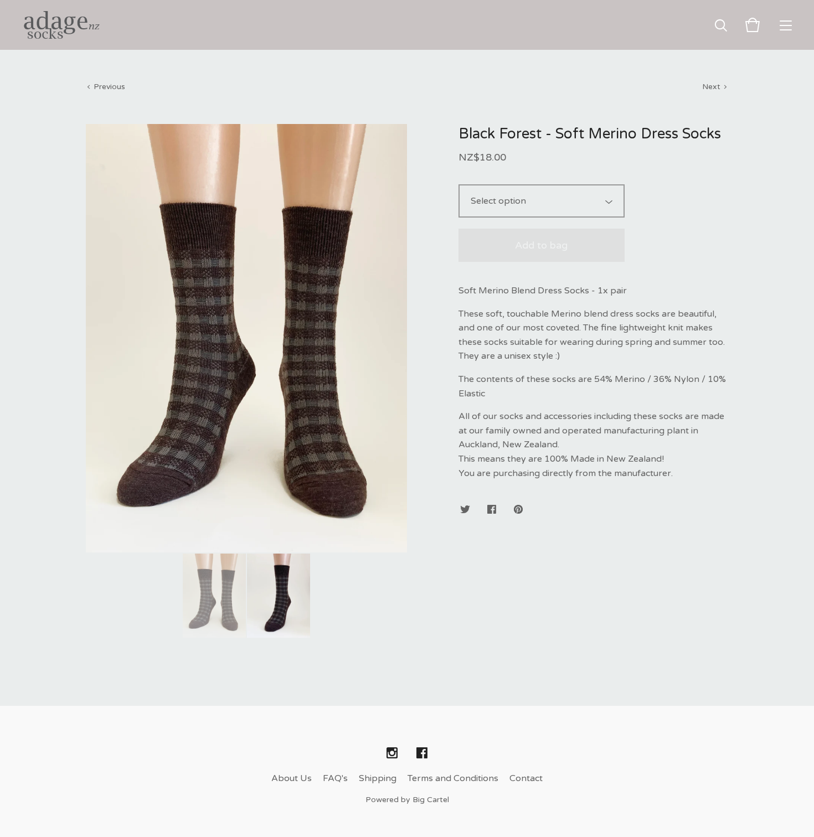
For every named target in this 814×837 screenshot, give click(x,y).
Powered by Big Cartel (407, 799)
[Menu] (786, 24)
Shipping (377, 778)
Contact (526, 778)
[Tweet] (465, 510)
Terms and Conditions (453, 778)
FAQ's (335, 778)
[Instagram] (392, 753)
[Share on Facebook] (491, 510)
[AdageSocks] (61, 25)
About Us (291, 778)
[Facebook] (422, 753)
